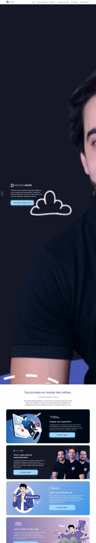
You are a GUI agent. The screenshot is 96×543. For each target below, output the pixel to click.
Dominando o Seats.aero (63, 2)
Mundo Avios (52, 2)
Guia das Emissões (84, 2)
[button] (2, 193)
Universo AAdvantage (42, 2)
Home (33, 2)
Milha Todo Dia (74, 2)
